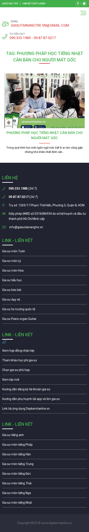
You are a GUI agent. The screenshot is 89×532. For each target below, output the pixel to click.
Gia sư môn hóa (44, 271)
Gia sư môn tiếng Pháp (44, 445)
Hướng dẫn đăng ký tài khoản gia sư (44, 390)
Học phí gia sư (44, 361)
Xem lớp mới (44, 380)
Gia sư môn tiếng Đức (44, 474)
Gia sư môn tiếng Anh (44, 436)
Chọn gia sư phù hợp (44, 371)
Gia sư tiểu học (44, 281)
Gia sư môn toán (44, 252)
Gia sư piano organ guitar (44, 320)
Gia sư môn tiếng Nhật (44, 503)
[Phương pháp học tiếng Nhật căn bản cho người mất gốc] (44, 100)
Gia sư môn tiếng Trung (44, 465)
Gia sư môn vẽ (44, 300)
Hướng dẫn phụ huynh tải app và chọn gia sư (44, 400)
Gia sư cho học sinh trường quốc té (44, 310)
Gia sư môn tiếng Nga (44, 409)
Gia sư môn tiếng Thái (44, 484)
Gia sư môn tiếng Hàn (44, 455)
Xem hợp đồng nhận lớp (44, 351)
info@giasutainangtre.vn (26, 227)
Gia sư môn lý (44, 262)
